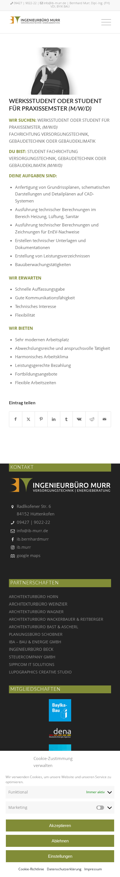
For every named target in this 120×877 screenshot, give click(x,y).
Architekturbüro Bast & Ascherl (43, 626)
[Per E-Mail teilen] (104, 419)
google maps (28, 555)
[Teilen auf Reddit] (92, 419)
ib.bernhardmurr (33, 539)
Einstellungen (60, 856)
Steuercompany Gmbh (32, 656)
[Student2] (53, 71)
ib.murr (24, 547)
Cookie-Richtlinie (31, 869)
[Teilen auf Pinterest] (41, 419)
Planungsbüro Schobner (36, 634)
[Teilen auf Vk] (79, 419)
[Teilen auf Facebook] (15, 419)
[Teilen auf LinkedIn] (54, 419)
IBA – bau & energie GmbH (35, 641)
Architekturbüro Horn (33, 596)
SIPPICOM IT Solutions (31, 664)
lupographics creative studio (40, 672)
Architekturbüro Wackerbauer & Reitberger (56, 619)
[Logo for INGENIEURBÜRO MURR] (34, 27)
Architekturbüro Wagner (36, 611)
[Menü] (103, 22)
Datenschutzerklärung (64, 869)
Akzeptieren (60, 825)
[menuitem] (103, 22)
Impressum (93, 869)
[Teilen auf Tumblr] (66, 419)
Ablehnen (60, 840)
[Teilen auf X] (28, 419)
